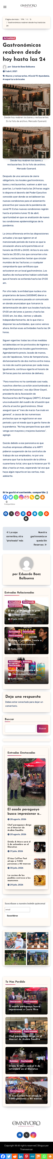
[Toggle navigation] (5, 7)
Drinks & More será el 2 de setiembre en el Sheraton (18, 844)
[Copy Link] (31, 497)
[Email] (37, 497)
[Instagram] (21, 497)
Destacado (28, 602)
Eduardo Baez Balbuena (23, 67)
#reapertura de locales (14, 79)
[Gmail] (26, 497)
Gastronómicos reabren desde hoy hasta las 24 (24, 52)
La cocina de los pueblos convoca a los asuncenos (18, 878)
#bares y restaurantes (16, 76)
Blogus (41, 1145)
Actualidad (9, 38)
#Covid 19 (33, 76)
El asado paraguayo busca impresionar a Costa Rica (23, 814)
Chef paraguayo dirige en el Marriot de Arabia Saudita (19, 827)
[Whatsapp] (16, 497)
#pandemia (43, 76)
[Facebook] (5, 497)
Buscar (9, 719)
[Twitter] (10, 497)
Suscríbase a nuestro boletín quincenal (25, 903)
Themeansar (26, 1149)
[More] (42, 497)
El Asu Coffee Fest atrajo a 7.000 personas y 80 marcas (19, 861)
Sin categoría (16, 1091)
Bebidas (27, 662)
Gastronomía (15, 606)
